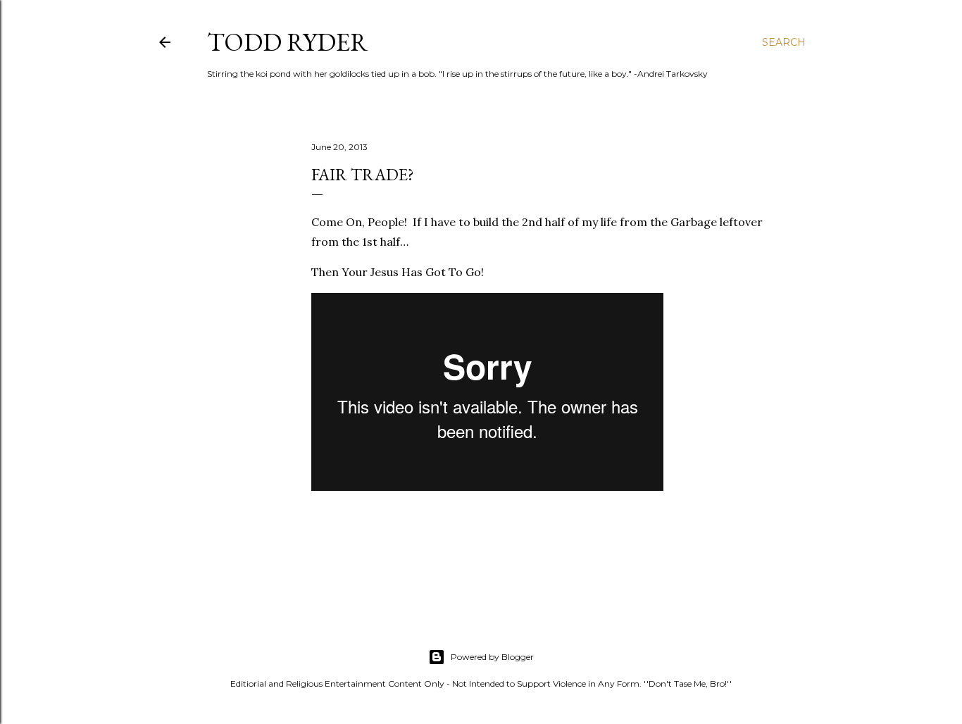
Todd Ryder (287, 41)
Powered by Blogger (492, 656)
